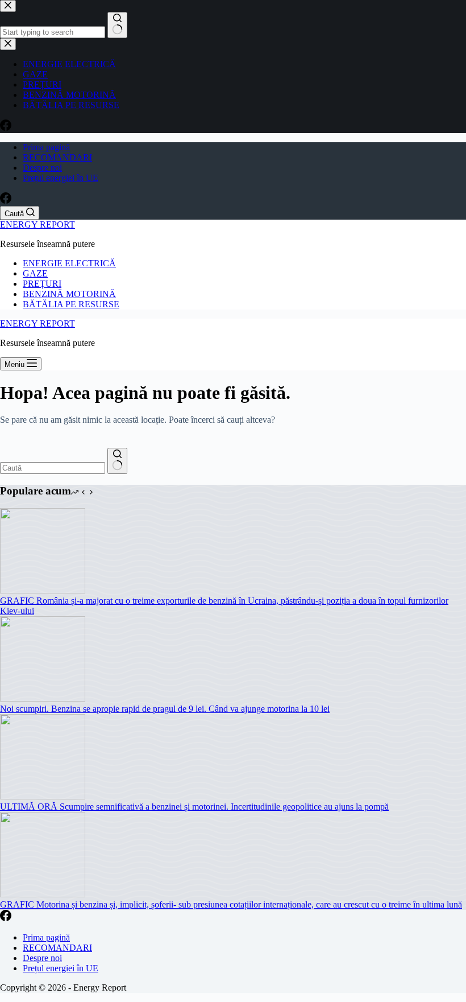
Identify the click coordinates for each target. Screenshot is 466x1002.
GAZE (35, 273)
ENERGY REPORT (37, 224)
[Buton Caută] (117, 461)
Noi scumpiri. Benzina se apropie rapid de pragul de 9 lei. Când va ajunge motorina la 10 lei (165, 709)
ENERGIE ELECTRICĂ (69, 263)
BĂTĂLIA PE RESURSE (71, 304)
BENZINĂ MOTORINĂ (69, 294)
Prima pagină (46, 147)
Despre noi (42, 167)
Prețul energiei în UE (60, 178)
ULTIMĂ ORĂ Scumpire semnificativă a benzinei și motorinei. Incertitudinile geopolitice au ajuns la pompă (194, 806)
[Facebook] (5, 200)
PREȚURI (42, 283)
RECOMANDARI (57, 157)
